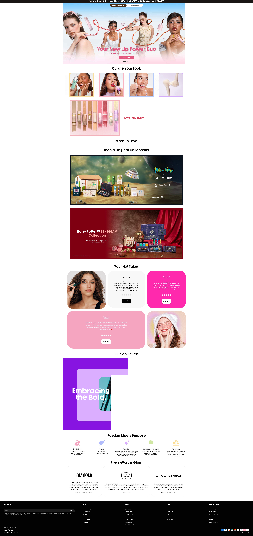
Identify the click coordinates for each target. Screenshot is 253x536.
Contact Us (170, 511)
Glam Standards (129, 519)
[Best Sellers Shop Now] (95, 118)
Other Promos (86, 519)
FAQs (168, 509)
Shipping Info (170, 514)
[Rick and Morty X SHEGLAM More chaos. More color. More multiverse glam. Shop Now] (126, 180)
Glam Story (128, 509)
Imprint (211, 519)
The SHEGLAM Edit (129, 525)
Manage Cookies (213, 522)
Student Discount (87, 517)
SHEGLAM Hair (86, 511)
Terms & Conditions (23, 514)
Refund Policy (170, 517)
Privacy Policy (14, 514)
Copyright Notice (213, 517)
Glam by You (128, 511)
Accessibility (170, 519)
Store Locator (86, 522)
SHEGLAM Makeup (87, 509)
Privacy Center (213, 511)
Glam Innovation (129, 514)
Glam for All (128, 517)
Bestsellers (86, 514)
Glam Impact (128, 522)
